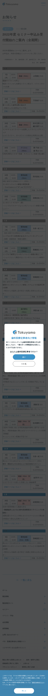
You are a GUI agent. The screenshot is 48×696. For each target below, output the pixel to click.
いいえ (24, 364)
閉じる (24, 691)
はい (24, 357)
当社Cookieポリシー (38, 682)
